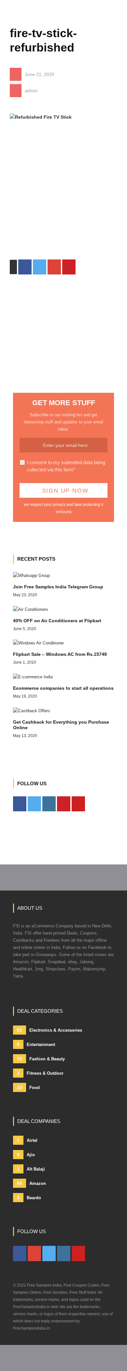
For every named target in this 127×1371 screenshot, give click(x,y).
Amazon (31, 1183)
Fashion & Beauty (41, 1058)
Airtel (27, 1140)
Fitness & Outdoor (40, 1073)
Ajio (26, 1154)
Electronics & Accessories (49, 1030)
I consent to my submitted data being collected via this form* (66, 466)
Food (28, 1087)
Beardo (29, 1197)
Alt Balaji (31, 1169)
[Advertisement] (63, 195)
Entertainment (36, 1044)
